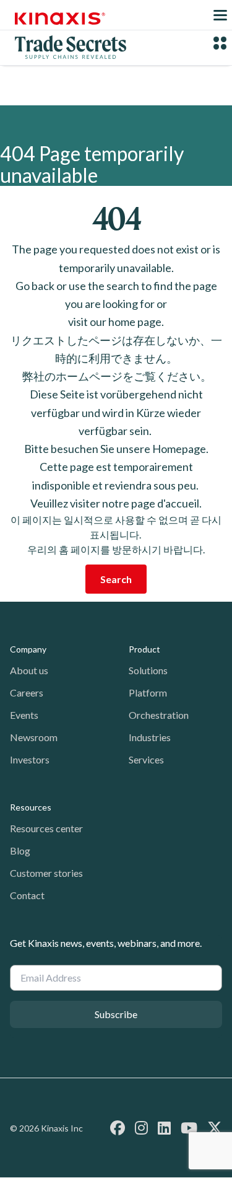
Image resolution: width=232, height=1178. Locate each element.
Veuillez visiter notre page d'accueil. (116, 503)
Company (28, 649)
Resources (30, 807)
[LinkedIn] (164, 1127)
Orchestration (159, 715)
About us (29, 670)
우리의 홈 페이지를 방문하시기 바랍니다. (116, 549)
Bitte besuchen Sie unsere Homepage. (116, 448)
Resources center (46, 828)
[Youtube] (189, 1127)
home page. (136, 321)
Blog (20, 850)
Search (115, 579)
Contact (27, 895)
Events (24, 715)
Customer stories (46, 873)
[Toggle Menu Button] (220, 15)
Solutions (148, 670)
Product (144, 649)
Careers (26, 692)
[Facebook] (117, 1127)
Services (146, 759)
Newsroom (34, 737)
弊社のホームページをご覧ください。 (116, 376)
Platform (148, 692)
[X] (214, 1127)
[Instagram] (141, 1127)
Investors (29, 759)
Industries (150, 737)
